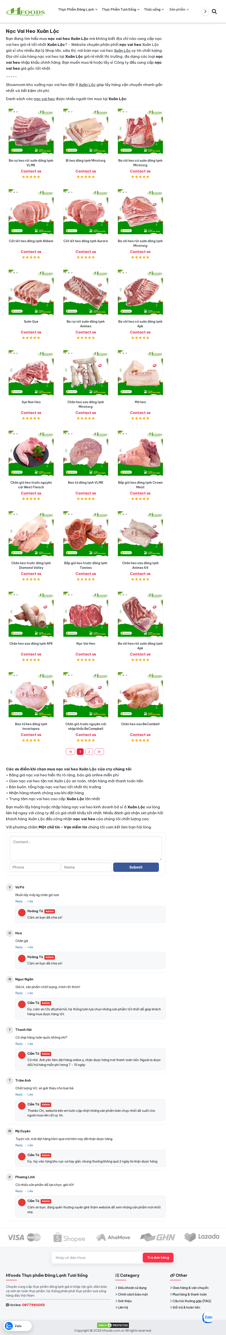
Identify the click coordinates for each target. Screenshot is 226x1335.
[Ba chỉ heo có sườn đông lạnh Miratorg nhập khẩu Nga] (140, 131)
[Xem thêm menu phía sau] (205, 11)
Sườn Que (31, 322)
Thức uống (152, 9)
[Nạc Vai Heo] (85, 614)
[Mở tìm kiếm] (214, 11)
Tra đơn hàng (158, 1258)
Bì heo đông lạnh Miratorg (85, 161)
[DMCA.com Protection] (113, 1325)
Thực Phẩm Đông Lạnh (76, 9)
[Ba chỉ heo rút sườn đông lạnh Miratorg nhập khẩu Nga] (140, 211)
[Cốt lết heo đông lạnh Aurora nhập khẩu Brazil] (85, 211)
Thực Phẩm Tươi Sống (119, 9)
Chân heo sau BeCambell (140, 724)
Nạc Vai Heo (85, 644)
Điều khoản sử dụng (132, 1288)
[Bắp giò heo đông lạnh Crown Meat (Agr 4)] (140, 453)
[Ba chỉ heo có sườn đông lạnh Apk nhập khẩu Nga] (140, 292)
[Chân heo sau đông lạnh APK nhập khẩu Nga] (31, 614)
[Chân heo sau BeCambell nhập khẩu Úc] (140, 694)
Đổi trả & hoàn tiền (186, 1307)
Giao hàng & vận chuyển (191, 1288)
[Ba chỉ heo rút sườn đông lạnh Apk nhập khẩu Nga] (140, 614)
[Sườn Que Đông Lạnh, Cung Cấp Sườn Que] (31, 292)
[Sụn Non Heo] (31, 372)
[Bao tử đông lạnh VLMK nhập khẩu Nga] (85, 453)
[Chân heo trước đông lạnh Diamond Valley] (31, 533)
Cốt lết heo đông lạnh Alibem (31, 241)
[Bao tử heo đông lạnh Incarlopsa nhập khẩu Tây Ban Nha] (31, 694)
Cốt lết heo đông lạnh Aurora (85, 241)
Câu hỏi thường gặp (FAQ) (192, 1301)
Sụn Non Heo (31, 402)
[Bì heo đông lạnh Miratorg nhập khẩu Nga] (85, 131)
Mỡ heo (140, 402)
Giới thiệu (125, 1301)
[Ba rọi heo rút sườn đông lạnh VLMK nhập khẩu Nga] (31, 131)
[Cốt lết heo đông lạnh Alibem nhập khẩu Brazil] (31, 211)
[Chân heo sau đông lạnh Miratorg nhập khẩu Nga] (85, 372)
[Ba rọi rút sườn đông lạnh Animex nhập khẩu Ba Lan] (85, 292)
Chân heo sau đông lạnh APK (31, 644)
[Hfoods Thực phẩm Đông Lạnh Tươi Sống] (26, 11)
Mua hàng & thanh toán (190, 1294)
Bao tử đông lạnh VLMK (86, 483)
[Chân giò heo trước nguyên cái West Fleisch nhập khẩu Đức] (31, 453)
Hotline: (27, 1305)
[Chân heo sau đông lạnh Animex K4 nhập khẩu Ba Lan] (140, 533)
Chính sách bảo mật (133, 1294)
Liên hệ (123, 1307)
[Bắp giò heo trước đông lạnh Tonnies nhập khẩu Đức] (85, 533)
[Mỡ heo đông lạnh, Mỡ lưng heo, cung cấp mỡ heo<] (140, 372)
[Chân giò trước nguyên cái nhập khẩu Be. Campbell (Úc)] (85, 694)
